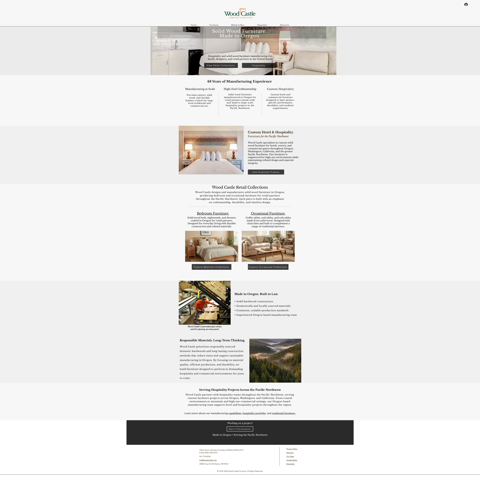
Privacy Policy (292, 449)
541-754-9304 (205, 456)
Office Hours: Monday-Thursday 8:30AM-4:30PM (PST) (221, 450)
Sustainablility (292, 460)
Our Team (290, 456)
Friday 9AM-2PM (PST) (208, 453)
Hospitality (290, 464)
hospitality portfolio (254, 413)
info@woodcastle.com (208, 460)
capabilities (234, 413)
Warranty (290, 453)
